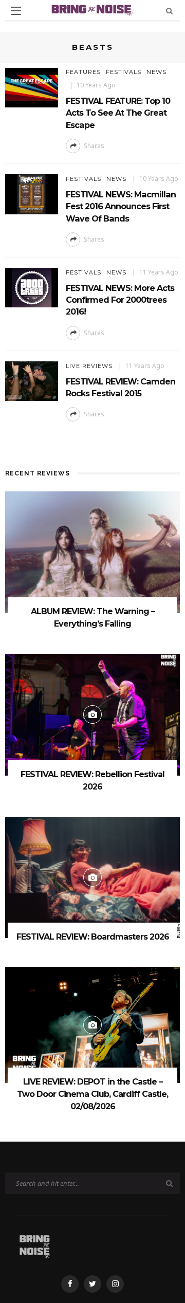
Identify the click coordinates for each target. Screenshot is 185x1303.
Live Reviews (89, 366)
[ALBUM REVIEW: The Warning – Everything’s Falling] (92, 551)
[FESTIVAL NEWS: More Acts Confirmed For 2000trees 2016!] (31, 286)
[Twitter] (92, 1284)
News (156, 72)
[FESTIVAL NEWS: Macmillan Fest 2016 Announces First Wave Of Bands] (31, 193)
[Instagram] (115, 1284)
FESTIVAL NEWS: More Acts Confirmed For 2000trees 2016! (120, 300)
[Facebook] (70, 1284)
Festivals (123, 72)
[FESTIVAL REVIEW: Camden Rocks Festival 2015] (31, 380)
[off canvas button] (16, 11)
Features (83, 72)
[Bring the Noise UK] (34, 1245)
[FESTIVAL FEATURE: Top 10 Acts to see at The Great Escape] (31, 87)
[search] (169, 10)
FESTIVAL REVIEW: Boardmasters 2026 (92, 937)
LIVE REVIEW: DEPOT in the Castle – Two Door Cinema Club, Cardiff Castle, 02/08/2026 (92, 1094)
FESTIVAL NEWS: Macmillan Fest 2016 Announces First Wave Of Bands (121, 206)
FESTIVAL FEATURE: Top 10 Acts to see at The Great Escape (118, 113)
